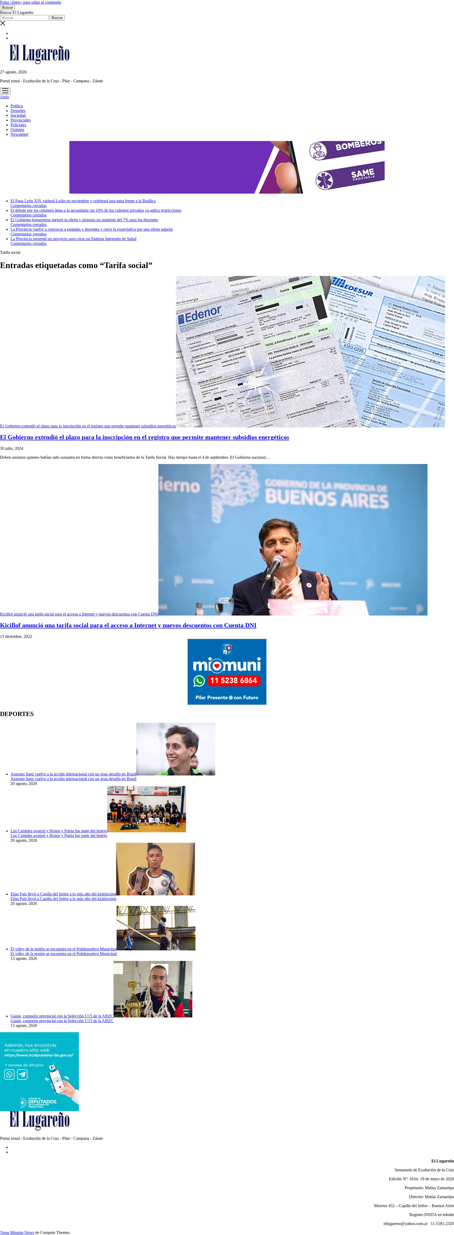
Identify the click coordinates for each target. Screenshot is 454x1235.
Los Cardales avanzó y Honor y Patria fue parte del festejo (59, 831)
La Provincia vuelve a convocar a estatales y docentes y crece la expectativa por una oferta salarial (92, 229)
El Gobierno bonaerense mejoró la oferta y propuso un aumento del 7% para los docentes (84, 220)
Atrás (4, 97)
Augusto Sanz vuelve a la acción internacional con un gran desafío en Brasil (73, 774)
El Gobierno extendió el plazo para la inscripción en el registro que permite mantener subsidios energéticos (88, 426)
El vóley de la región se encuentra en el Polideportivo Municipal (64, 949)
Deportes (18, 110)
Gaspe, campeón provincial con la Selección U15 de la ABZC (62, 1016)
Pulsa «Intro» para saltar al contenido (30, 2)
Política (17, 106)
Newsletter (19, 134)
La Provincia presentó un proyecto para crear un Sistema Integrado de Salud (73, 238)
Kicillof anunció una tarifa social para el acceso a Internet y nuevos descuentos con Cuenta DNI (79, 614)
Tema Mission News (17, 1232)
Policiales (18, 125)
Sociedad (18, 115)
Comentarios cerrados (29, 205)
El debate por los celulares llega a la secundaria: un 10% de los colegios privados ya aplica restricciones (96, 210)
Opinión (17, 129)
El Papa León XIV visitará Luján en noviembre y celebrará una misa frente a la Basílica (83, 201)
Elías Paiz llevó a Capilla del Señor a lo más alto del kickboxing (63, 894)
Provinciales (21, 120)
